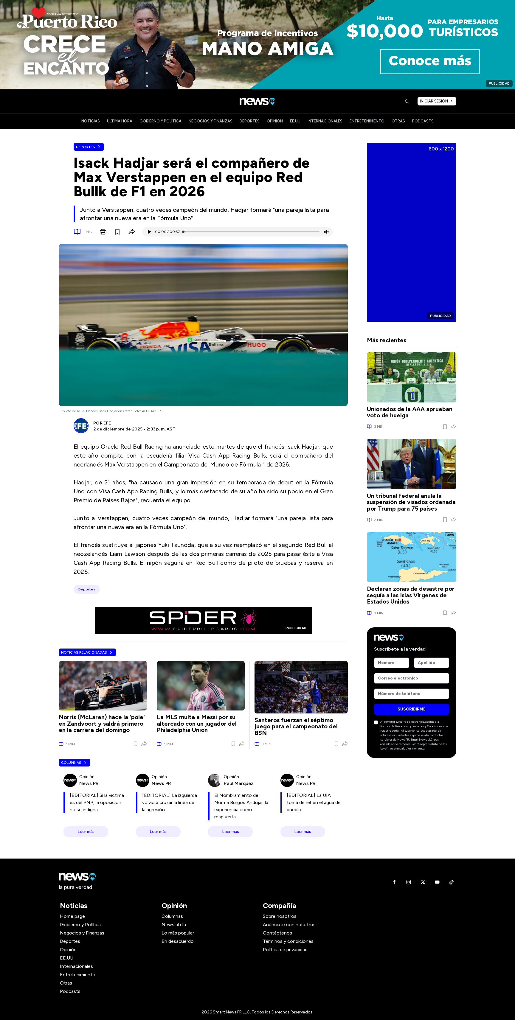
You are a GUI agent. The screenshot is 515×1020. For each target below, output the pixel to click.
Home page (72, 916)
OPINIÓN (275, 121)
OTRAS (398, 121)
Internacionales (76, 966)
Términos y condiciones (288, 941)
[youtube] (437, 882)
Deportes (85, 147)
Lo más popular (178, 933)
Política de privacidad (285, 949)
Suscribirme (412, 709)
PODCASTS (423, 121)
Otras (66, 983)
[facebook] (394, 882)
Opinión (68, 949)
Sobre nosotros (280, 916)
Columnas (71, 763)
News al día (174, 924)
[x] (423, 882)
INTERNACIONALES (325, 121)
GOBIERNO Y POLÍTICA (160, 121)
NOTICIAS (90, 121)
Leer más (85, 831)
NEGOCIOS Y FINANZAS (210, 121)
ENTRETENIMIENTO (367, 121)
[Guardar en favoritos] (117, 231)
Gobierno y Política (80, 924)
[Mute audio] (326, 231)
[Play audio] (149, 231)
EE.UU (295, 121)
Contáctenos (277, 933)
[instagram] (408, 882)
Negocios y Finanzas (82, 933)
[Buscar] (406, 101)
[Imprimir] (103, 231)
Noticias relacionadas (84, 652)
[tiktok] (451, 882)
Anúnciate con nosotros (289, 924)
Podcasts (70, 991)
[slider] (183, 232)
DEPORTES (250, 121)
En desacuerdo (178, 941)
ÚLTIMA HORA (119, 121)
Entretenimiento (77, 974)
